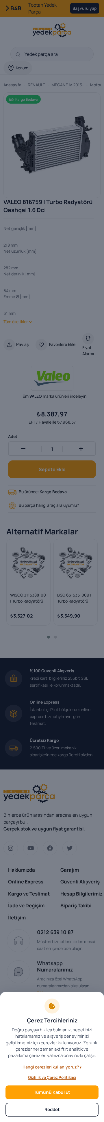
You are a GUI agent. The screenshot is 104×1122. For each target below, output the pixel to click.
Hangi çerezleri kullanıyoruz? (51, 1067)
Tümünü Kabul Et (52, 1092)
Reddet (52, 1109)
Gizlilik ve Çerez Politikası (52, 1077)
